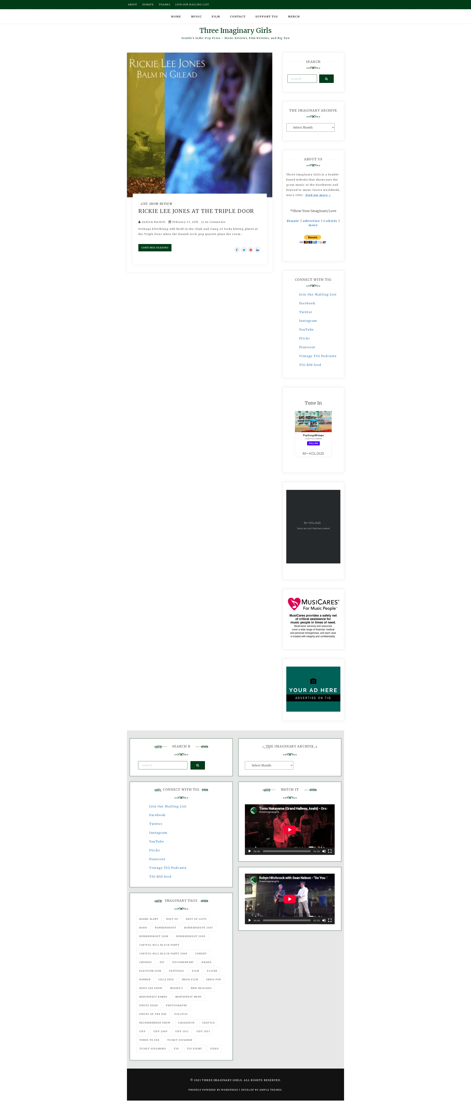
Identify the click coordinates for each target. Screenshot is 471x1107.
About (132, 4)
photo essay (148, 1005)
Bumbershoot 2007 (198, 927)
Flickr (304, 338)
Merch (294, 16)
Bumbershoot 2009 (191, 936)
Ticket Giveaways (152, 1048)
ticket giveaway (179, 1040)
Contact (238, 16)
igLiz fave (166, 979)
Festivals (176, 970)
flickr (212, 970)
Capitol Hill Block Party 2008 (163, 953)
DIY (162, 962)
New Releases (201, 988)
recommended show (155, 1022)
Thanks (164, 4)
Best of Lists (196, 919)
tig (176, 1048)
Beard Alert (149, 919)
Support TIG (266, 16)
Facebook (307, 303)
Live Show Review (156, 204)
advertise (311, 221)
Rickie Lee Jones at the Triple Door (196, 211)
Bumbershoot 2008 (154, 936)
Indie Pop (213, 979)
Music (196, 16)
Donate (148, 4)
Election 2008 (150, 970)
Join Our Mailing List (318, 294)
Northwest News (188, 996)
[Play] (250, 851)
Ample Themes (270, 1089)
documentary (183, 962)
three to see (149, 1040)
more (313, 225)
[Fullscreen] (330, 851)
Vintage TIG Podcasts (318, 356)
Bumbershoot (165, 927)
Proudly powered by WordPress (213, 1089)
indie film (190, 979)
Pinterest (307, 347)
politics (181, 1014)
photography (176, 1005)
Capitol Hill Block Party (159, 945)
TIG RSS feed (310, 365)
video (214, 1048)
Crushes (145, 962)
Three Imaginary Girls (235, 30)
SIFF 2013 (203, 1031)
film (195, 970)
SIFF (142, 1031)
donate (293, 221)
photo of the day (153, 1014)
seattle (208, 1022)
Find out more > (318, 195)
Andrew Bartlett (154, 222)
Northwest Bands (153, 996)
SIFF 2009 (160, 1031)
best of (172, 919)
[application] (290, 829)
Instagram (308, 321)
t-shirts (330, 221)
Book (143, 927)
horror (145, 979)
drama (206, 962)
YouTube (306, 329)
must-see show (150, 988)
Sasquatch (186, 1022)
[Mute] (324, 851)
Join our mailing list (192, 4)
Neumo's (176, 988)
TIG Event (194, 1048)
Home (176, 16)
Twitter (305, 312)
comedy (201, 953)
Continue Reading (155, 247)
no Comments (214, 222)
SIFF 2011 (182, 1031)
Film (216, 16)
